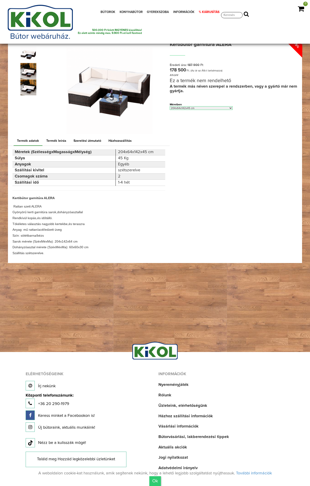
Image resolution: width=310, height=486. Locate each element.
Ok (155, 481)
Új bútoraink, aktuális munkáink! (66, 427)
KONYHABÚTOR (131, 12)
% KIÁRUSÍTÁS (209, 12)
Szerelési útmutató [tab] (87, 140)
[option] (29, 54)
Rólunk (164, 395)
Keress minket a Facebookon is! (66, 416)
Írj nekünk (46, 386)
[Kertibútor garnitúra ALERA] (28, 55)
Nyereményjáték (173, 385)
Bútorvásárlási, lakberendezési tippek (193, 437)
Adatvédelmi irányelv (178, 468)
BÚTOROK (108, 12)
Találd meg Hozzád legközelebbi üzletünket (76, 459)
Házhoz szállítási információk (185, 416)
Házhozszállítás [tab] (120, 140)
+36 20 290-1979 (50, 399)
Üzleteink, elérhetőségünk (182, 406)
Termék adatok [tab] (28, 140)
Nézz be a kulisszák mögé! (62, 443)
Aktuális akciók (172, 447)
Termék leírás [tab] (56, 140)
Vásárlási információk (178, 426)
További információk (254, 473)
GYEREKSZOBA (158, 12)
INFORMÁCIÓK (183, 12)
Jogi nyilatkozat (173, 458)
